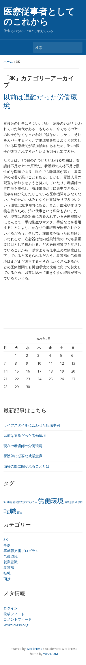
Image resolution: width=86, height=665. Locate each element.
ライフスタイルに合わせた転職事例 (32, 425)
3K (5, 502)
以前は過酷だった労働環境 (25, 435)
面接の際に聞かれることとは (26, 466)
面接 (19, 512)
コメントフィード (18, 619)
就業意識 (69, 502)
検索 (77, 47)
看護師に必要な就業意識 (23, 455)
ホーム (8, 61)
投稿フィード (14, 613)
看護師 (78, 502)
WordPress (34, 649)
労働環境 (51, 500)
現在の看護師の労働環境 (23, 445)
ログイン (11, 608)
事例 (9, 502)
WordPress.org (16, 625)
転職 (10, 511)
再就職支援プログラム (25, 502)
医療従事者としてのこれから (39, 16)
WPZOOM (50, 654)
